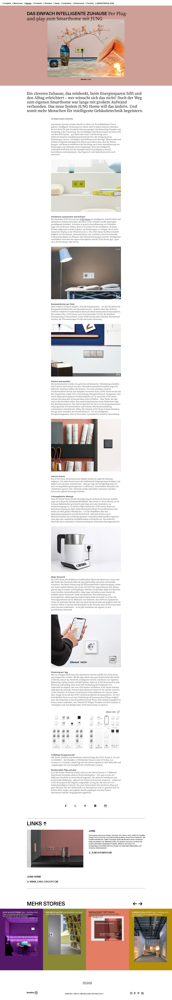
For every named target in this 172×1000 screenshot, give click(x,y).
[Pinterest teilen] (85, 806)
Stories (28, 3)
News (57, 3)
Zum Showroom (101, 852)
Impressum (85, 994)
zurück (135, 903)
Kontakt (69, 994)
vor (140, 903)
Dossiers (48, 3)
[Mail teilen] (105, 806)
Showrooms (79, 3)
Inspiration (66, 3)
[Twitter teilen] (75, 806)
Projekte (7, 3)
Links (34, 823)
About (76, 994)
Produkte (38, 3)
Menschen (18, 3)
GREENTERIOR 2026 (105, 3)
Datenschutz (97, 994)
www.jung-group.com (44, 881)
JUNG (89, 79)
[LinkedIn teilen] (95, 806)
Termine (90, 3)
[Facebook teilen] (66, 806)
